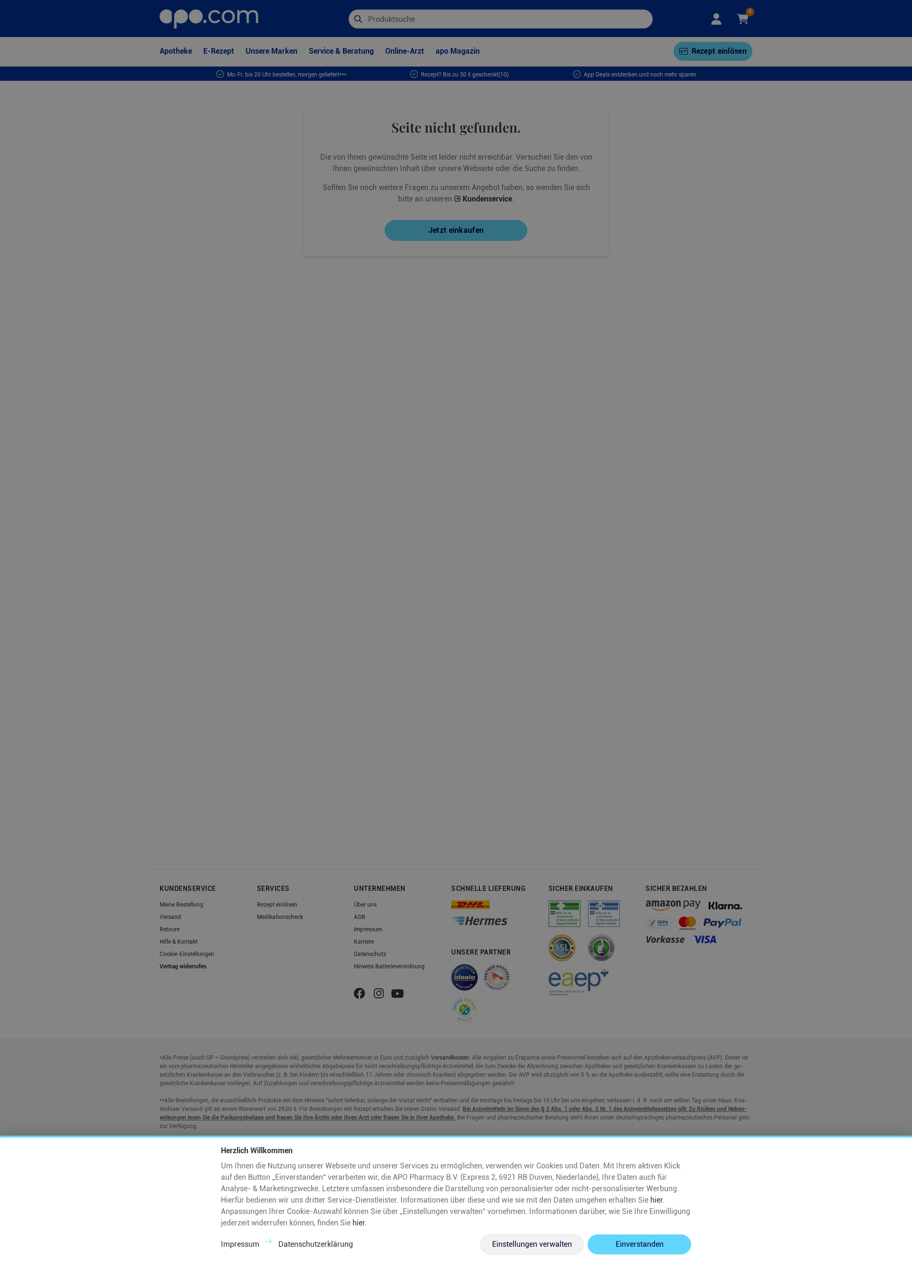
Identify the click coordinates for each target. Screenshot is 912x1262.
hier (656, 1200)
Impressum (240, 1244)
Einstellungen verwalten (532, 1244)
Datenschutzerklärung (315, 1244)
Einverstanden (640, 1244)
